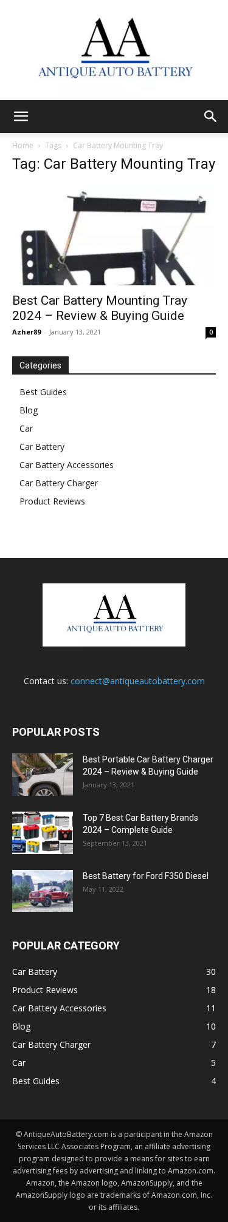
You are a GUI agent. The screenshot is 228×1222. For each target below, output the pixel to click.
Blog (28, 410)
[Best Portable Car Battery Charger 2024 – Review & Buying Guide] (42, 774)
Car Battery (41, 446)
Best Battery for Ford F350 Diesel (146, 876)
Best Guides (43, 392)
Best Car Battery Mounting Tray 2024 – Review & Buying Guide (99, 308)
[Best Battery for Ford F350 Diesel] (42, 891)
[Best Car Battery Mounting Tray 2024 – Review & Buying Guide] (114, 235)
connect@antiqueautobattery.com (138, 681)
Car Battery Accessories (66, 464)
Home (22, 145)
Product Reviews (52, 501)
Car (26, 428)
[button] (20, 116)
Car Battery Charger (58, 483)
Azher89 (26, 331)
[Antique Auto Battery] (114, 50)
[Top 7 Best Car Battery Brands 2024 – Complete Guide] (42, 833)
